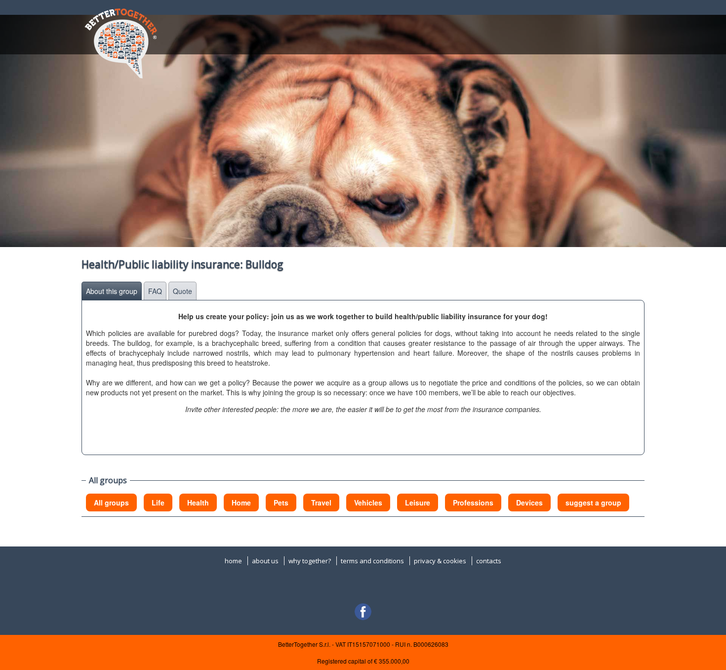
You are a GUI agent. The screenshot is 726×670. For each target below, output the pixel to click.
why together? (309, 560)
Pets (281, 502)
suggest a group (593, 502)
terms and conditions (372, 560)
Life (158, 502)
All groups (111, 502)
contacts (488, 560)
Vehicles (368, 502)
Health (198, 502)
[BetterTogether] (120, 41)
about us (265, 560)
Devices (529, 502)
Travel (321, 502)
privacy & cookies (440, 560)
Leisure (417, 502)
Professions (473, 502)
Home (241, 502)
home (233, 560)
